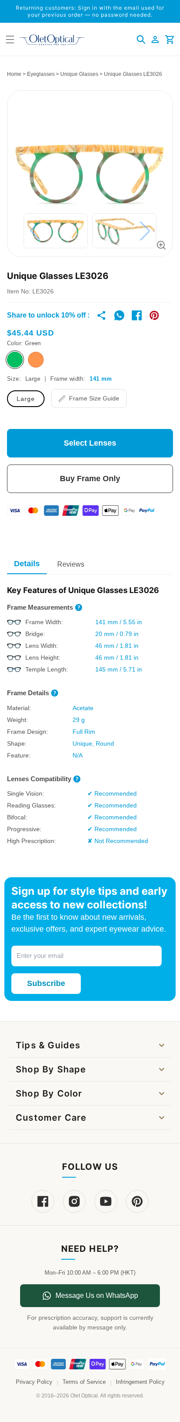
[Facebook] (42, 1201)
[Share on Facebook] (137, 315)
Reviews (70, 564)
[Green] (15, 360)
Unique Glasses (79, 74)
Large (26, 398)
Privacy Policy (34, 1382)
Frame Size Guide (94, 398)
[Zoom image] (161, 245)
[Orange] (36, 360)
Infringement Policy (140, 1382)
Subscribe (46, 983)
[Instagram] (74, 1201)
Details (27, 563)
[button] (141, 39)
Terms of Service (84, 1382)
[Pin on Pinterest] (154, 315)
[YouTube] (105, 1201)
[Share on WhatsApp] (119, 315)
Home (14, 74)
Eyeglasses (41, 74)
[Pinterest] (137, 1201)
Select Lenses (90, 443)
